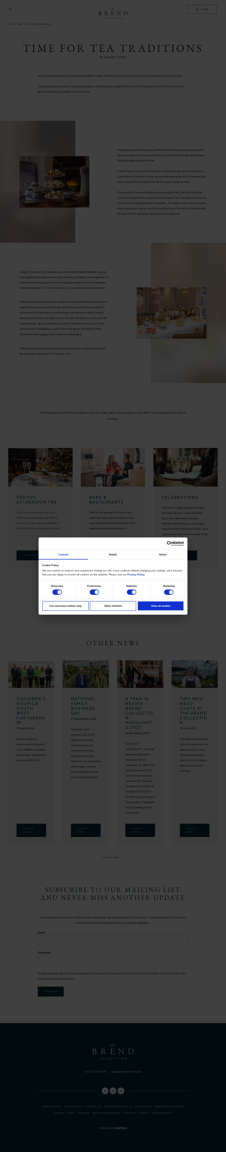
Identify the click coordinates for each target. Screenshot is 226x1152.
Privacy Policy (136, 574)
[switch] (94, 592)
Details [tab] (113, 554)
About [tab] (162, 554)
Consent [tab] (63, 554)
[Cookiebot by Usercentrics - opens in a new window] (169, 543)
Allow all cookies (160, 605)
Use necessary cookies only (65, 605)
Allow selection (113, 605)
